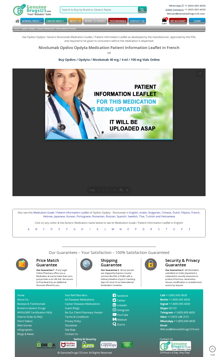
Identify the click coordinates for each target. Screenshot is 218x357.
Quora (121, 324)
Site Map (70, 329)
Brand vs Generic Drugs (31, 308)
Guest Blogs (72, 308)
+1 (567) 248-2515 (174, 317)
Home (17, 28)
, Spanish (121, 216)
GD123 (168, 308)
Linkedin (121, 305)
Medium (122, 319)
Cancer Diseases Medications (82, 304)
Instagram (122, 310)
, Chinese (166, 212)
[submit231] (142, 10)
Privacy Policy (73, 321)
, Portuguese (83, 216)
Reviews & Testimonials (31, 304)
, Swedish (132, 216)
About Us (22, 299)
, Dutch (175, 212)
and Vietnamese (165, 216)
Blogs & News (25, 334)
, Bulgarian (154, 212)
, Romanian (98, 216)
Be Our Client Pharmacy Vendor (84, 312)
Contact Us (71, 334)
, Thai (141, 216)
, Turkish (150, 216)
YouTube (122, 315)
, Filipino (185, 212)
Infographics (25, 329)
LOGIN (197, 21)
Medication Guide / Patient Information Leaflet (61, 212)
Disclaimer (71, 325)
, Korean (70, 216)
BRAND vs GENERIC (95, 21)
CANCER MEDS (54, 21)
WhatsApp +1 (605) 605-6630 (187, 5)
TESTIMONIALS (118, 21)
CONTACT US (137, 21)
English (133, 212)
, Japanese (59, 216)
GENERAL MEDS (30, 21)
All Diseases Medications (79, 299)
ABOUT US (75, 21)
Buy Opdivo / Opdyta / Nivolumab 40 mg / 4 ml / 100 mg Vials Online (109, 59)
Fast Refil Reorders (76, 295)
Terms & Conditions (77, 317)
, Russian (110, 216)
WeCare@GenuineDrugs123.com (186, 13)
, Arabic (143, 212)
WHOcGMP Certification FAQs (34, 312)
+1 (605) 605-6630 (173, 295)
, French (195, 212)
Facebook (122, 295)
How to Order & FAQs (30, 317)
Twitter (120, 300)
